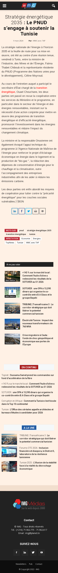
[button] (53, 6)
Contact (38, 564)
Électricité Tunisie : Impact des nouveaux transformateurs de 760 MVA (37, 323)
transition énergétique (16, 234)
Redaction (10, 328)
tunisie (32, 234)
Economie (25, 238)
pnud (21, 230)
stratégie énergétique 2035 (39, 230)
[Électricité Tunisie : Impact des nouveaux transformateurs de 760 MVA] (12, 324)
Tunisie (20, 242)
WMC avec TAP (39, 41)
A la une (29, 427)
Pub (30, 564)
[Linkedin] (25, 552)
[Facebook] (16, 552)
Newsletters (21, 564)
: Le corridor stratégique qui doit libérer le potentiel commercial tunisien (37, 438)
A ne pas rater (13, 264)
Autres (8, 312)
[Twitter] (33, 552)
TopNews (10, 242)
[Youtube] (42, 552)
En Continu (29, 367)
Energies (37, 238)
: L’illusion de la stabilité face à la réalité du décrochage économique (37, 465)
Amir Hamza (10, 280)
